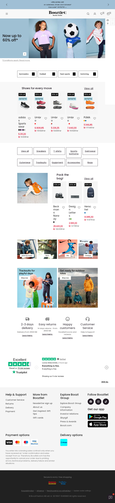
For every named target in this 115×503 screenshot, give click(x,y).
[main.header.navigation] (6, 14)
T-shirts (57, 151)
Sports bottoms (74, 152)
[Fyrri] (6, 5)
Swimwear (90, 151)
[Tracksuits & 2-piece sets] (37, 288)
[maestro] (25, 443)
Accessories (73, 162)
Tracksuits (41, 162)
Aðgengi (40, 491)
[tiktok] (106, 401)
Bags (90, 162)
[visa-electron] (34, 443)
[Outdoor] (78, 288)
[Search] (88, 14)
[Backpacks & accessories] (32, 188)
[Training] (27, 74)
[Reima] (47, 249)
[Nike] (67, 249)
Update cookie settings (82, 491)
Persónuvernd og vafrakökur (59, 491)
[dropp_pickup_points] (63, 443)
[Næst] (108, 5)
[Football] (47, 74)
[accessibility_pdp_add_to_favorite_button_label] (29, 118)
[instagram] (98, 401)
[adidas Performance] (27, 249)
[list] (57, 114)
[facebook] (91, 401)
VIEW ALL (104, 382)
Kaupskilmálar (27, 491)
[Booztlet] (57, 14)
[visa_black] (9, 443)
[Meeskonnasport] (67, 74)
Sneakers (41, 151)
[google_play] (98, 416)
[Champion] (88, 249)
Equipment (57, 162)
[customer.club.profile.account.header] (94, 14)
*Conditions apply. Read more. (16, 60)
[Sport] (57, 38)
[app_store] (98, 424)
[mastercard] (17, 443)
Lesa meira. (27, 335)
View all (88, 88)
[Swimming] (88, 74)
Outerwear (24, 162)
